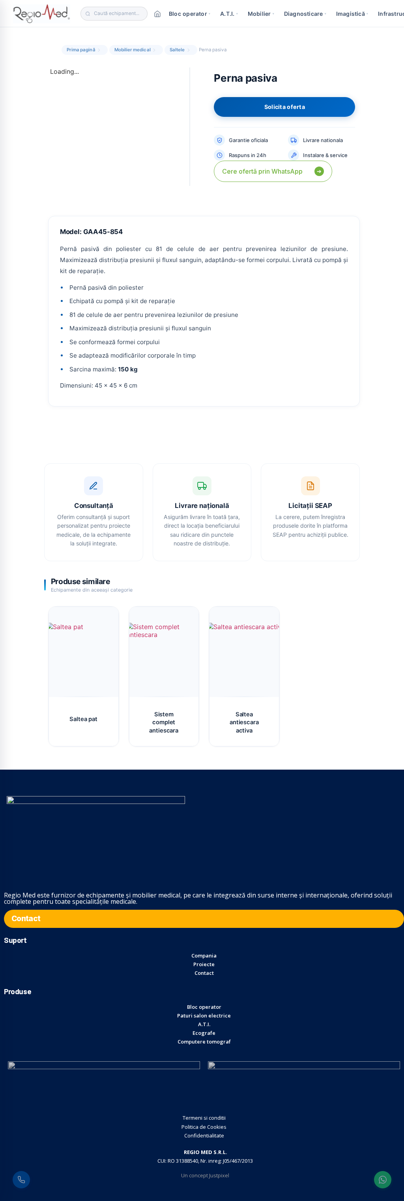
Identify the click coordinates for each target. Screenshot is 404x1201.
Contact (204, 972)
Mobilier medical (132, 49)
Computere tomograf (204, 1041)
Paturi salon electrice (204, 1015)
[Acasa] (157, 13)
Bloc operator (189, 13)
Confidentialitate (204, 1135)
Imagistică (352, 13)
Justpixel (219, 1175)
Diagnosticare (305, 13)
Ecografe (204, 1032)
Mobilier (261, 13)
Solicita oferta (284, 106)
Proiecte (204, 964)
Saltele (177, 49)
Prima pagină (81, 49)
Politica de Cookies (203, 1126)
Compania (204, 955)
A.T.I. (229, 13)
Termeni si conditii (204, 1117)
